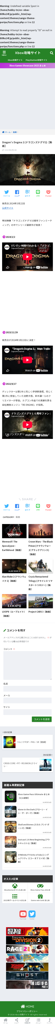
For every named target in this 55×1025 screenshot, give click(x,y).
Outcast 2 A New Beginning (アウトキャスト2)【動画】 (34, 841)
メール (6, 695)
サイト (6, 707)
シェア (16, 1023)
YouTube (23, 919)
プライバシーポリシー (27, 1011)
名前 (5, 683)
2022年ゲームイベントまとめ (15, 900)
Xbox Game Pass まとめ (40, 890)
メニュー (38, 1023)
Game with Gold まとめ (40, 900)
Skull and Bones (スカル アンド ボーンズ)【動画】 (33, 826)
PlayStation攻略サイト (36, 60)
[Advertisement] (27, 100)
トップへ (49, 1023)
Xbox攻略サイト (28, 53)
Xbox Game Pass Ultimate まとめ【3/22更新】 (34, 796)
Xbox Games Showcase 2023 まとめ (27, 65)
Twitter (32, 919)
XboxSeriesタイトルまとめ (15, 890)
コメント (9, 649)
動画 (18, 517)
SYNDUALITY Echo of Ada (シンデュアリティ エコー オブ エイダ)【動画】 (33, 858)
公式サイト (7, 208)
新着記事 (27, 1023)
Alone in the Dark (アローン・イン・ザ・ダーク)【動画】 (33, 811)
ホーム (5, 1023)
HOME (29, 1006)
